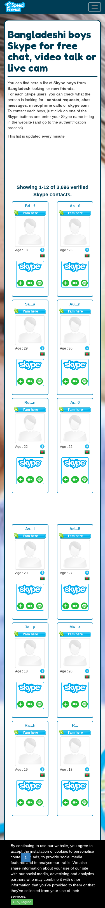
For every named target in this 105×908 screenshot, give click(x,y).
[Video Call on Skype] (29, 283)
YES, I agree (21, 902)
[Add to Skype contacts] (20, 283)
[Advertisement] (52, 161)
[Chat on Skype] (30, 266)
